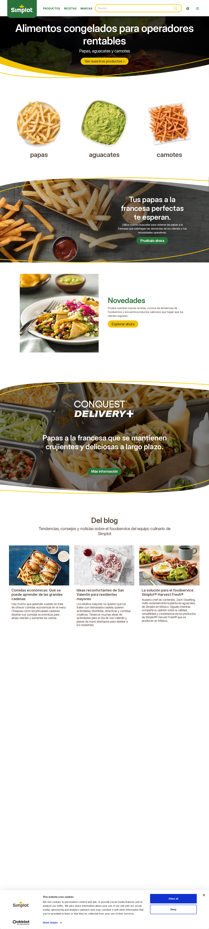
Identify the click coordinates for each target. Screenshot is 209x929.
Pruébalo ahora (152, 241)
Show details (50, 922)
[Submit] (175, 8)
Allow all (173, 898)
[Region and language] (188, 8)
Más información (104, 471)
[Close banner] (204, 895)
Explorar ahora (123, 324)
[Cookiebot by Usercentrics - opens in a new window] (21, 922)
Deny (173, 909)
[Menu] (197, 8)
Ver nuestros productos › (105, 61)
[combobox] (138, 8)
